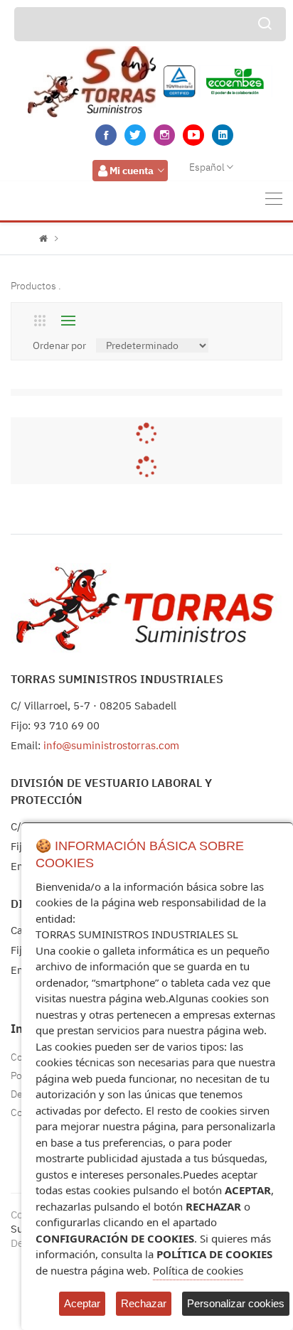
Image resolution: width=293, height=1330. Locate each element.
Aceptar (82, 1303)
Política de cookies (198, 1270)
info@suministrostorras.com (111, 745)
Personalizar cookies (235, 1303)
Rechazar (143, 1303)
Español (207, 167)
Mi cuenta (131, 170)
